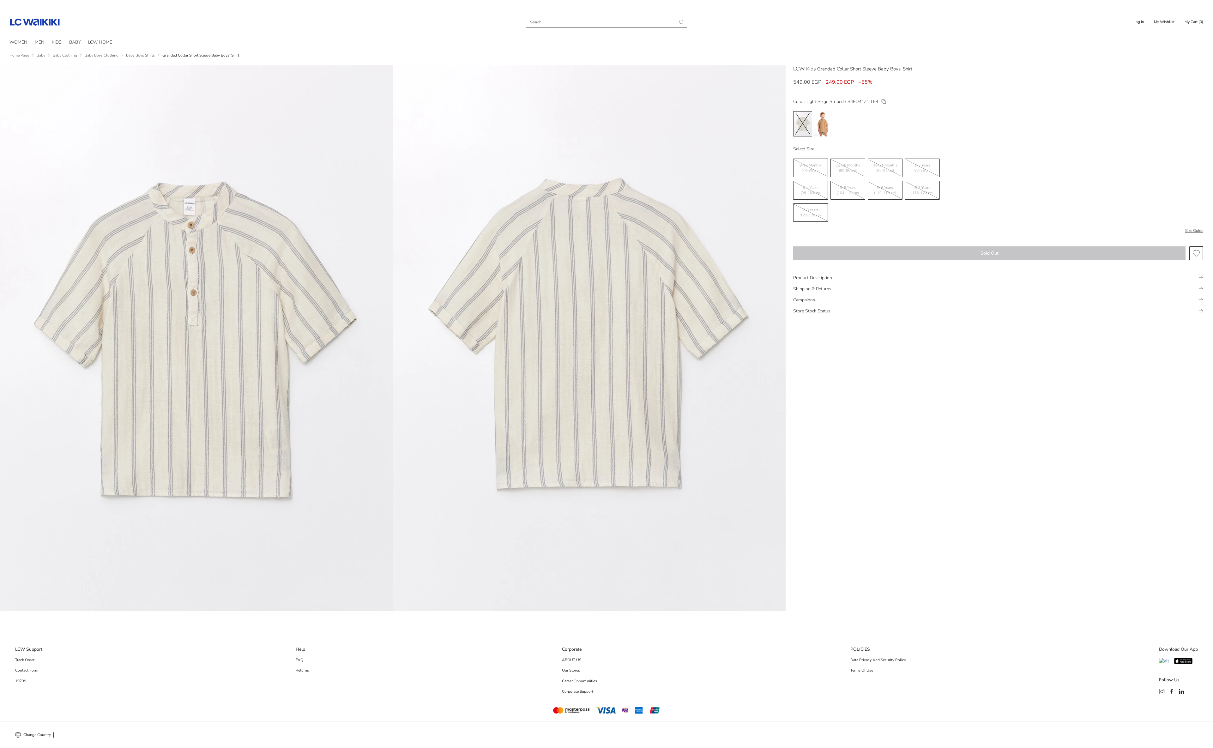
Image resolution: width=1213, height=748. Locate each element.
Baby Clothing (65, 55)
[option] (802, 123)
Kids (57, 42)
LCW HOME (100, 42)
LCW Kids (804, 68)
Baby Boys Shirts (140, 55)
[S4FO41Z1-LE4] (884, 102)
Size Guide (1194, 230)
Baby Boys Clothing (101, 55)
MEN (39, 42)
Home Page (19, 55)
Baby (41, 55)
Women (18, 42)
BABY (75, 42)
